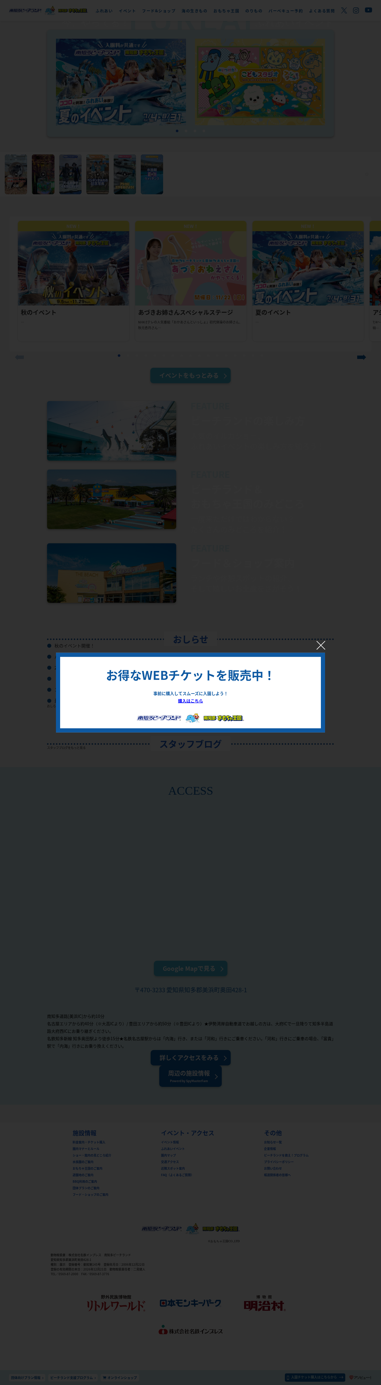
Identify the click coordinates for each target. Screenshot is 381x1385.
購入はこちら (190, 701)
